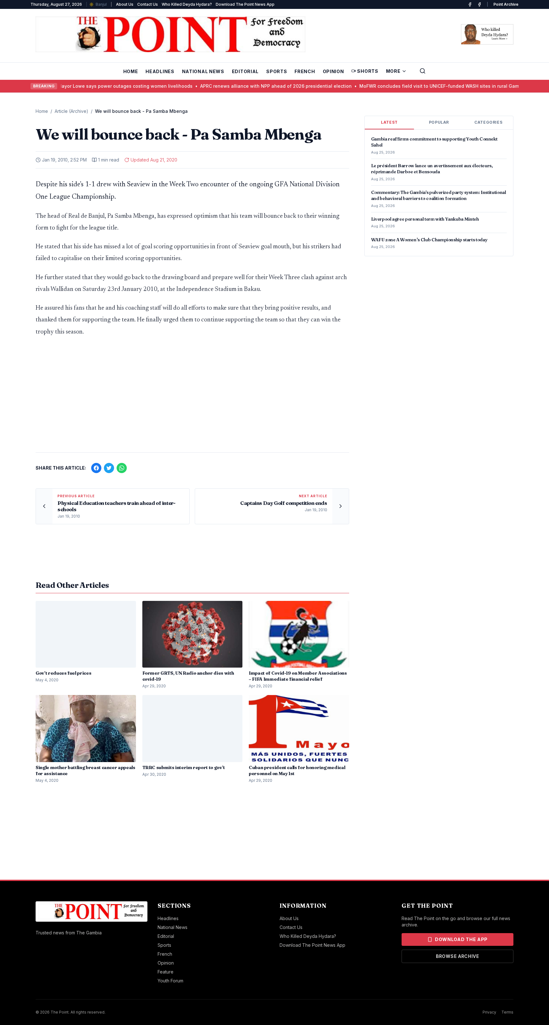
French (305, 71)
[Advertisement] (192, 397)
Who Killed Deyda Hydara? (187, 4)
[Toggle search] (422, 70)
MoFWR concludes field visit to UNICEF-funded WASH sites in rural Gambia (426, 86)
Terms (507, 1012)
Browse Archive (457, 956)
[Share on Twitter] (109, 468)
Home (130, 71)
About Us (124, 4)
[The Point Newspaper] (479, 4)
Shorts (367, 71)
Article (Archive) (71, 111)
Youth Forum (170, 980)
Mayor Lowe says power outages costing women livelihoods (109, 86)
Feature (165, 971)
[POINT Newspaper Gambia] (470, 4)
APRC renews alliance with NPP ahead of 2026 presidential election (260, 86)
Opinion (333, 71)
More (393, 71)
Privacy (489, 1012)
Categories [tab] (488, 122)
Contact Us (147, 4)
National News (203, 71)
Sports (276, 71)
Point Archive (505, 4)
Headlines (160, 71)
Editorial (245, 71)
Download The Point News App (245, 4)
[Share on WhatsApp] (122, 468)
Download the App (461, 939)
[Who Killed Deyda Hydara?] (487, 34)
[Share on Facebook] (96, 468)
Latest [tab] (389, 122)
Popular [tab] (439, 122)
